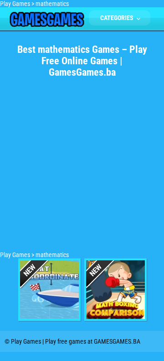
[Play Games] (46, 24)
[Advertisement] (82, 169)
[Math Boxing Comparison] (115, 289)
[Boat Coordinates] (49, 289)
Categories (117, 17)
